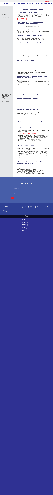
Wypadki (45, 3)
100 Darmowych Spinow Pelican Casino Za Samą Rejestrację (27, 47)
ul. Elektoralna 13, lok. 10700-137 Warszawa (48, 1)
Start (15, 3)
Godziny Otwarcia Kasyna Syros (22, 18)
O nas (19, 3)
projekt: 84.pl (26, 216)
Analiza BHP (37, 3)
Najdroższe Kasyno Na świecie (22, 19)
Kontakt (50, 3)
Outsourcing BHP (30, 3)
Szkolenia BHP (23, 3)
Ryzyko (41, 3)
